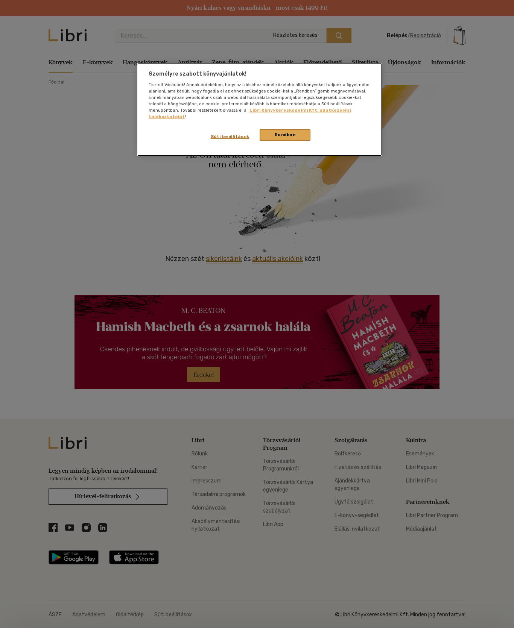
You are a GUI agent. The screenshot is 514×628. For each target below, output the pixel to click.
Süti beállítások (230, 136)
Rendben (285, 134)
